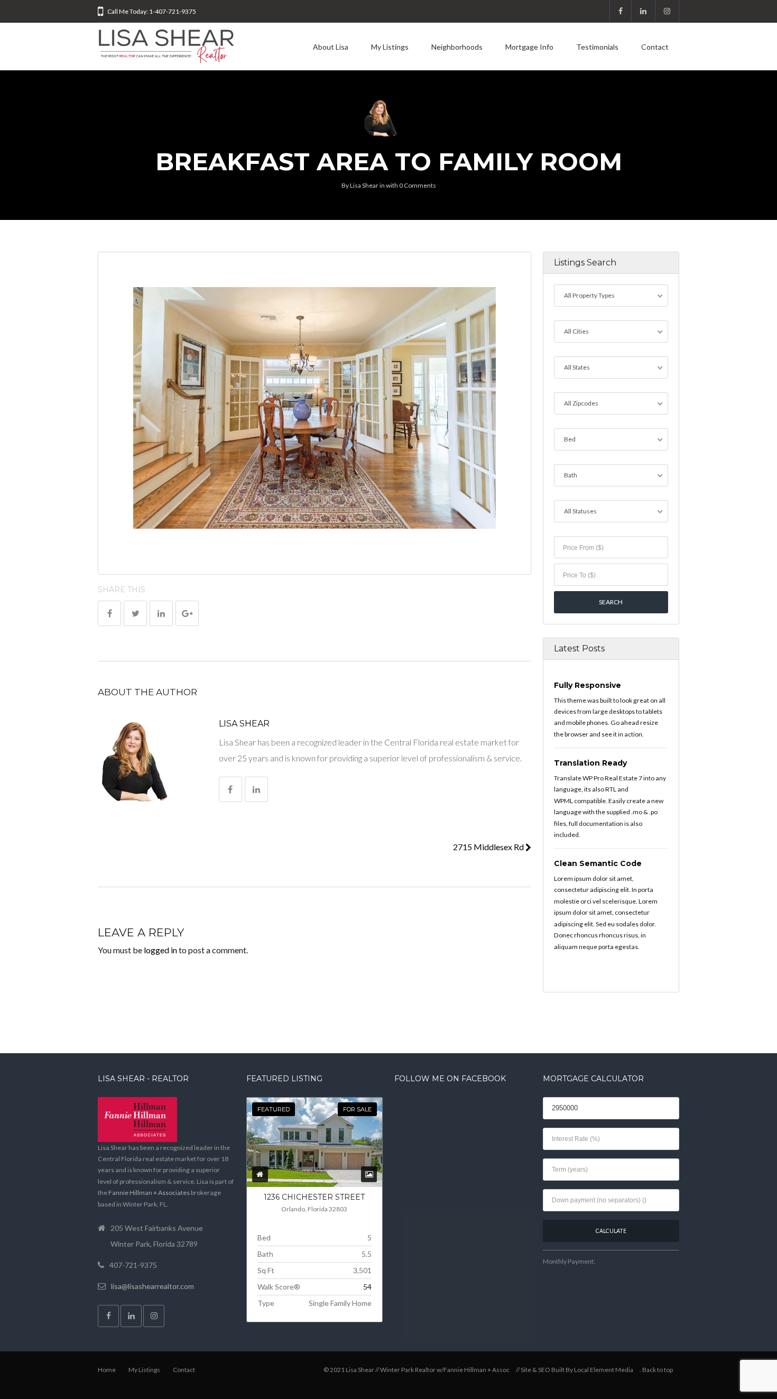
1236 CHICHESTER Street (314, 1197)
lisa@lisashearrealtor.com (152, 1286)
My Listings (390, 46)
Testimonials (597, 46)
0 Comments (417, 185)
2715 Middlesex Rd (489, 847)
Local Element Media (603, 1370)
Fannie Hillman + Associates (149, 1192)
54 (367, 1286)
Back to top (657, 1370)
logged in (160, 950)
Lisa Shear (364, 185)
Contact (655, 46)
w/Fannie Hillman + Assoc (473, 1370)
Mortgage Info (529, 46)
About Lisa (330, 46)
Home (107, 1370)
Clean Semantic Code (598, 863)
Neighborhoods (457, 46)
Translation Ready (590, 763)
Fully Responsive (587, 685)
